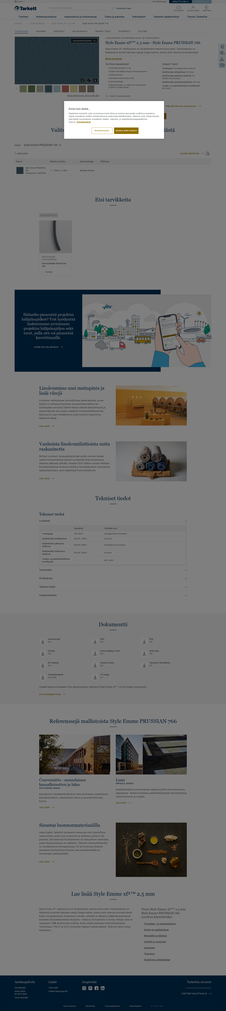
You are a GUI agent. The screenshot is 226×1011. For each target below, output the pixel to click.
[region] (114, 120)
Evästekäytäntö (84, 122)
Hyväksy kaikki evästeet (126, 130)
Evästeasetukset (102, 130)
